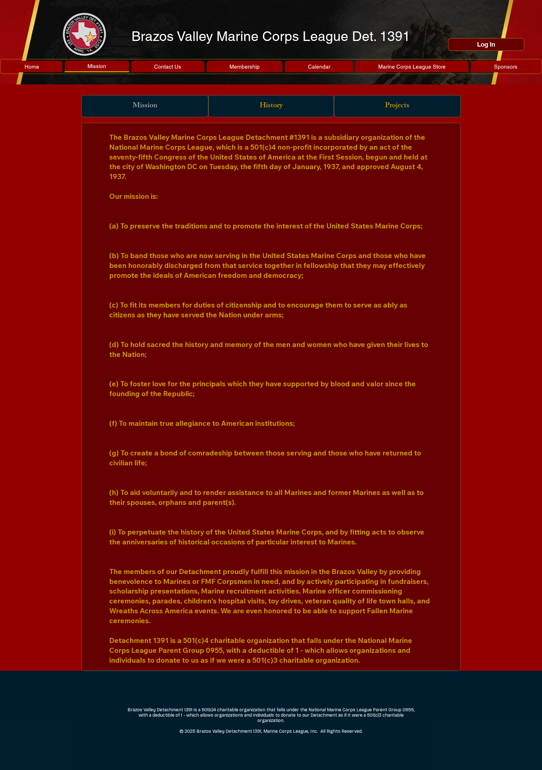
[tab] (144, 106)
